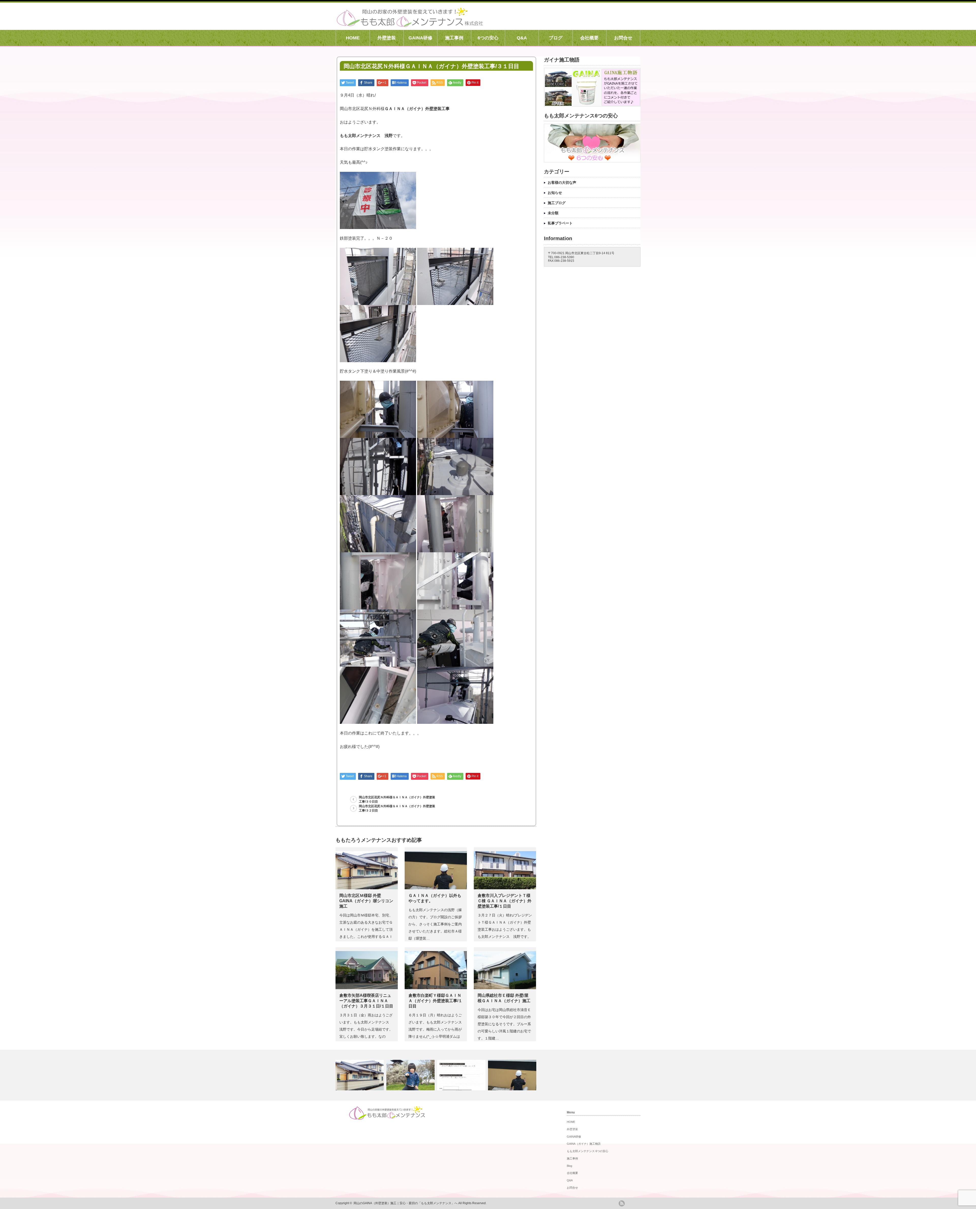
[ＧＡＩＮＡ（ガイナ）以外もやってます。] (513, 1075)
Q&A (522, 37)
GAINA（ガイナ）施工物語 (584, 1143)
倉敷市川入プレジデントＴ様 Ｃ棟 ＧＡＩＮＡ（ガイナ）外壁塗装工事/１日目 (504, 900)
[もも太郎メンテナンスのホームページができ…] (411, 1075)
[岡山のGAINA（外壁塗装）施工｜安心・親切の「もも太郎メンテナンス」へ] (410, 24)
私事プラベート (560, 223)
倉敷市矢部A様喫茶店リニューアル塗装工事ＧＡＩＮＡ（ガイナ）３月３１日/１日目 (366, 1000)
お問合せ (623, 37)
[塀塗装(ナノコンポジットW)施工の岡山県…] (462, 1075)
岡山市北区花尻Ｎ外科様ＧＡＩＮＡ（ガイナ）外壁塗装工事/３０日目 (397, 799)
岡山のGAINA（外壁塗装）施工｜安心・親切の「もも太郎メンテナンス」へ (406, 1203)
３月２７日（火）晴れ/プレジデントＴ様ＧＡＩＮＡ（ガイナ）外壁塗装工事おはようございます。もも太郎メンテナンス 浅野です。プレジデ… (505, 929)
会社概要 (589, 37)
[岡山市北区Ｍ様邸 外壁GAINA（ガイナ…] (360, 1075)
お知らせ (555, 193)
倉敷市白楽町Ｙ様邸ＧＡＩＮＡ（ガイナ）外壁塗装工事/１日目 (435, 1000)
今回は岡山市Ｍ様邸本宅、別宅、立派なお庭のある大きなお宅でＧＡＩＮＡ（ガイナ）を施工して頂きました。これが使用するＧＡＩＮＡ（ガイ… (366, 929)
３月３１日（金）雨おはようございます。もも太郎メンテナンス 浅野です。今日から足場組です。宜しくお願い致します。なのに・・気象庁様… (366, 1029)
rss (622, 1203)
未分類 (553, 213)
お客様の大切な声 (562, 182)
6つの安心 (488, 37)
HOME (353, 37)
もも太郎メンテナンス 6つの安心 (587, 1151)
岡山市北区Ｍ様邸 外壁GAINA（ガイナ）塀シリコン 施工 (366, 900)
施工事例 (454, 37)
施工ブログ (557, 203)
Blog (569, 1165)
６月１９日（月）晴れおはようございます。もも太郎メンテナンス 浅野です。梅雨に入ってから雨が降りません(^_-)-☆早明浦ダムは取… (436, 1029)
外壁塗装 (386, 37)
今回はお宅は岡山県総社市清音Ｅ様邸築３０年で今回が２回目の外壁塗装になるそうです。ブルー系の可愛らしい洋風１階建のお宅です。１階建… (504, 1024)
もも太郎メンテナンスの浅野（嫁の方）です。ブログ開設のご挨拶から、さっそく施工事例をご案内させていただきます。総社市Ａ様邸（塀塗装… (435, 924)
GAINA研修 (420, 37)
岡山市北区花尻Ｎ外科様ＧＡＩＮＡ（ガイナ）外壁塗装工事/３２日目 (397, 808)
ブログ (555, 37)
